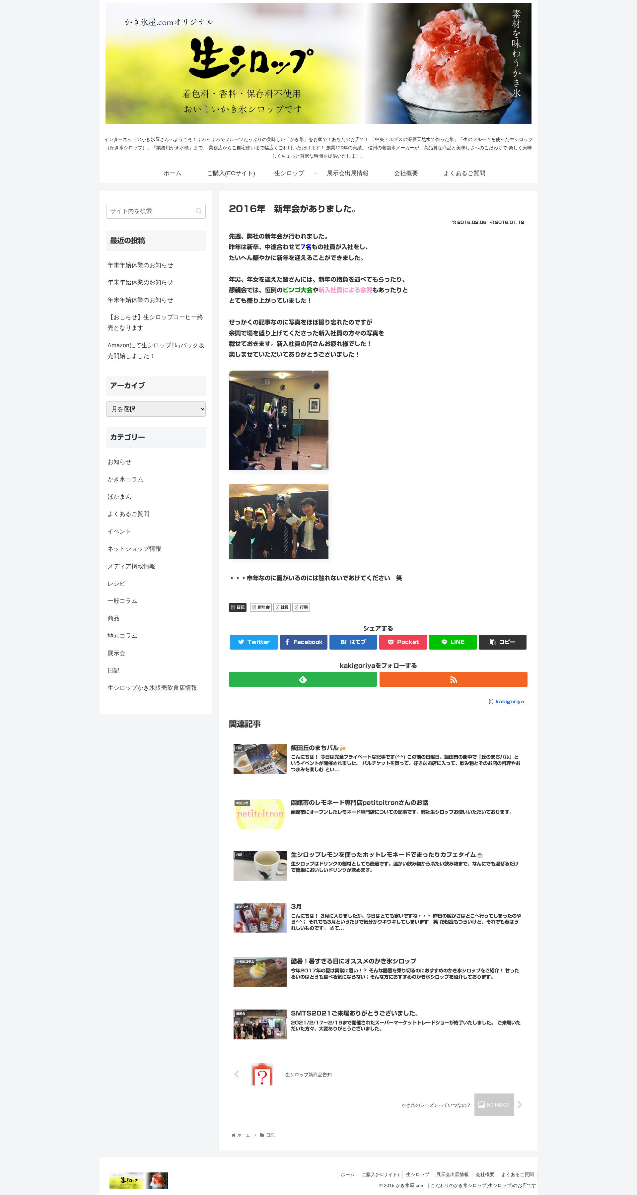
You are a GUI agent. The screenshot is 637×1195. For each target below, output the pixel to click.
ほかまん (119, 496)
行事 (304, 607)
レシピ (116, 583)
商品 (113, 618)
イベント (119, 531)
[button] (199, 211)
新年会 (264, 607)
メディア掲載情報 (131, 566)
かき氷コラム (125, 479)
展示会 (116, 653)
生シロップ (417, 1174)
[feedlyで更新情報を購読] (303, 679)
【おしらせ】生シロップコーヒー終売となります (155, 322)
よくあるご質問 (128, 514)
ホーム (348, 1174)
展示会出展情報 (452, 1174)
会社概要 (485, 1174)
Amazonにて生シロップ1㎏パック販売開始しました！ (155, 350)
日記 (241, 607)
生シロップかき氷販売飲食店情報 (152, 687)
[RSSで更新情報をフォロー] (454, 679)
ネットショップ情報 (134, 548)
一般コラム (122, 601)
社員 (285, 607)
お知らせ (119, 461)
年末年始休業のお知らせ (140, 265)
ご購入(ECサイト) (380, 1174)
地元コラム (122, 635)
